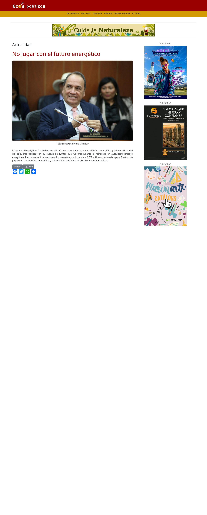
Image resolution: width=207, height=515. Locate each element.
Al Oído (136, 13)
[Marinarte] (165, 196)
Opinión (97, 13)
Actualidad (73, 13)
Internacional (122, 13)
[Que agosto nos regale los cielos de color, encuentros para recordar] (165, 72)
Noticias (86, 13)
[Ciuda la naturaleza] (103, 29)
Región (108, 13)
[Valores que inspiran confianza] (165, 132)
